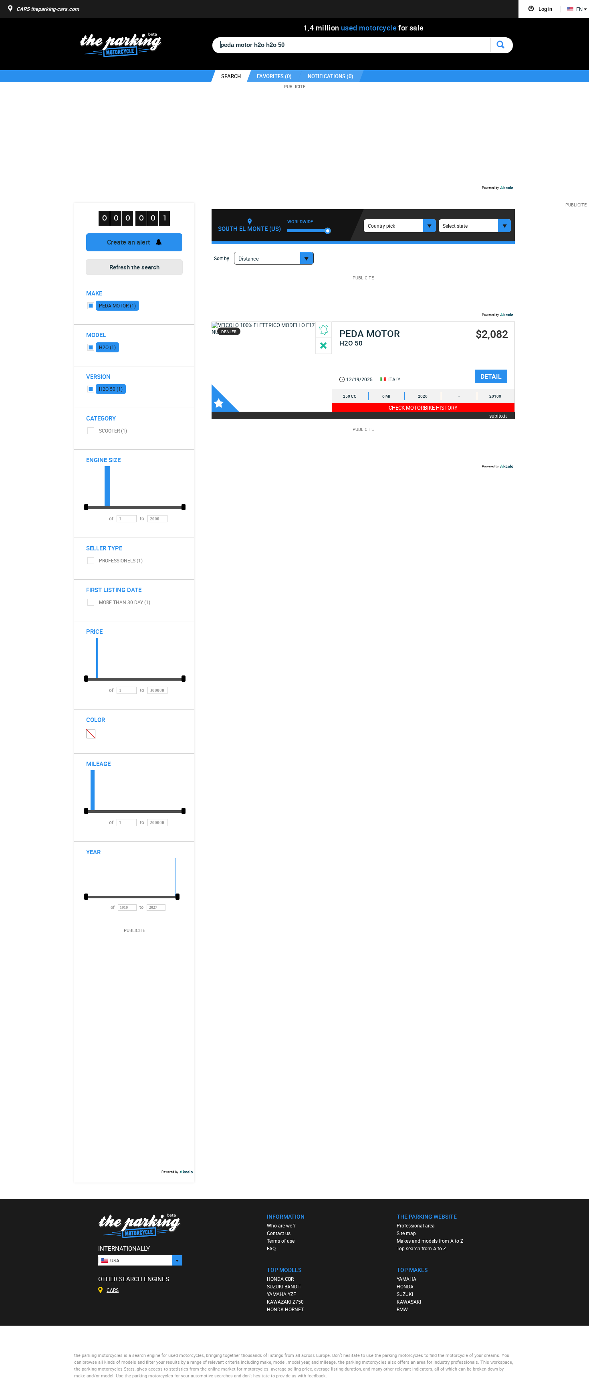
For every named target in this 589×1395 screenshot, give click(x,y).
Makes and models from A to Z (430, 1240)
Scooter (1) (113, 430)
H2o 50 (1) (111, 389)
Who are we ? (281, 1225)
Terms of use (280, 1240)
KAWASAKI (409, 1301)
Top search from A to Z (421, 1248)
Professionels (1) (121, 560)
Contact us (278, 1233)
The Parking (124, 47)
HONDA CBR (280, 1279)
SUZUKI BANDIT (284, 1286)
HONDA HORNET (285, 1309)
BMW (402, 1309)
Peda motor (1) (117, 305)
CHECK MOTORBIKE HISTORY (423, 407)
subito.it (498, 415)
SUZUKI (405, 1294)
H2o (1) (107, 347)
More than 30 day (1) (124, 602)
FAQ (271, 1248)
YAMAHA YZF (281, 1294)
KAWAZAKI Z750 (285, 1301)
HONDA (405, 1286)
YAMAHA (406, 1279)
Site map (406, 1233)
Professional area (416, 1225)
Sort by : (223, 258)
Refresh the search (134, 267)
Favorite (225, 398)
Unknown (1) (90, 733)
